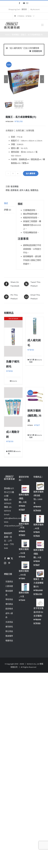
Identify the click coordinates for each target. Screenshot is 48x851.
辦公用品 (9, 631)
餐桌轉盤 (15, 186)
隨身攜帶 (9, 636)
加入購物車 (30, 173)
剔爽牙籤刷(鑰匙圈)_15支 (34, 415)
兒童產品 (9, 582)
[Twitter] (12, 558)
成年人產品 (24, 190)
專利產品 (9, 604)
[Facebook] (5, 558)
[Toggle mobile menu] (42, 25)
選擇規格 (10, 452)
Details (14, 381)
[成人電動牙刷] (13, 407)
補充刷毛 (9, 627)
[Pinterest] (9, 563)
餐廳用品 (34, 190)
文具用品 (9, 622)
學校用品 (9, 599)
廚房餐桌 (15, 190)
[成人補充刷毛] (34, 326)
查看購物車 (37, 51)
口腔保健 (9, 586)
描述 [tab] (6, 203)
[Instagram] (5, 563)
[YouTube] (8, 558)
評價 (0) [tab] (7, 210)
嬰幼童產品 (9, 593)
